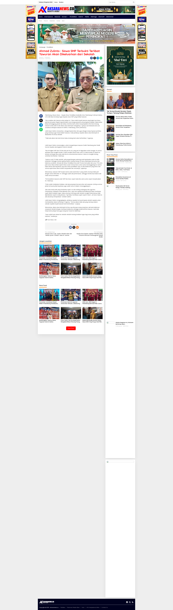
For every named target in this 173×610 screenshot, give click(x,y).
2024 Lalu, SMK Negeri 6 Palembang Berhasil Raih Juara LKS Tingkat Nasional (91, 258)
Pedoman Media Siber (73, 607)
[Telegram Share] (97, 58)
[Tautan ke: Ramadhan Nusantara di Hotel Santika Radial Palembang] (110, 180)
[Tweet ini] (94, 58)
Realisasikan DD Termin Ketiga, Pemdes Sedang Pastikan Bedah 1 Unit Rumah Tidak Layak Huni (124, 186)
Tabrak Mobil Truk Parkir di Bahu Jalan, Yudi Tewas (124, 168)
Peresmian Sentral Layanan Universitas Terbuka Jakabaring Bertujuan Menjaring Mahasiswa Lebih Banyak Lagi (70, 258)
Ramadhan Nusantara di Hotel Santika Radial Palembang (123, 177)
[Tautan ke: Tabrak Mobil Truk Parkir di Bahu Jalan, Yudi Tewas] (110, 171)
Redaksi (63, 607)
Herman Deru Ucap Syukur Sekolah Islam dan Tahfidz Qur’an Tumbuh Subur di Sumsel (58, 233)
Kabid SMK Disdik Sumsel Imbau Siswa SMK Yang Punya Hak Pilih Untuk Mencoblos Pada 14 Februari (91, 276)
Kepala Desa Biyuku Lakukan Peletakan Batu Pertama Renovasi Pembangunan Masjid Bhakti (90, 234)
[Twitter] (73, 227)
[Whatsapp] (101, 58)
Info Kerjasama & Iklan (93, 607)
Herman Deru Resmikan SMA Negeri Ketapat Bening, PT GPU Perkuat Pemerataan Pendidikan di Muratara (124, 135)
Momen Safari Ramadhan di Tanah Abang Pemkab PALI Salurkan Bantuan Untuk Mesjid (124, 160)
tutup (34, 5)
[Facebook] (70, 227)
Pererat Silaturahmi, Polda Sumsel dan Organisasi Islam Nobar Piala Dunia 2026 (124, 117)
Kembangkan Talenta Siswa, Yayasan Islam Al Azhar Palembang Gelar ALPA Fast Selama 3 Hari (47, 276)
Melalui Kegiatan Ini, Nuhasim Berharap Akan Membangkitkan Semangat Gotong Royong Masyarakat (124, 323)
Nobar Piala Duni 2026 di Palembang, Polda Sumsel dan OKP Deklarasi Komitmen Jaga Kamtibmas (124, 144)
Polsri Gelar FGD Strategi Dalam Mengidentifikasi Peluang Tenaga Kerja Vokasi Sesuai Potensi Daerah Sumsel (71, 276)
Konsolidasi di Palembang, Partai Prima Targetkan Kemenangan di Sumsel (124, 126)
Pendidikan (42, 58)
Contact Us (104, 607)
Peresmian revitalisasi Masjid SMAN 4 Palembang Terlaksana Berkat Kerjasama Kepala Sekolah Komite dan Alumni (48, 258)
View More (71, 328)
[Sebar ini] (91, 58)
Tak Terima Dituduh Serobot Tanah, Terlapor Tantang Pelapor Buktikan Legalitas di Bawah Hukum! (119, 112)
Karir (83, 607)
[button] (133, 2)
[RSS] (77, 227)
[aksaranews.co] (56, 9)
